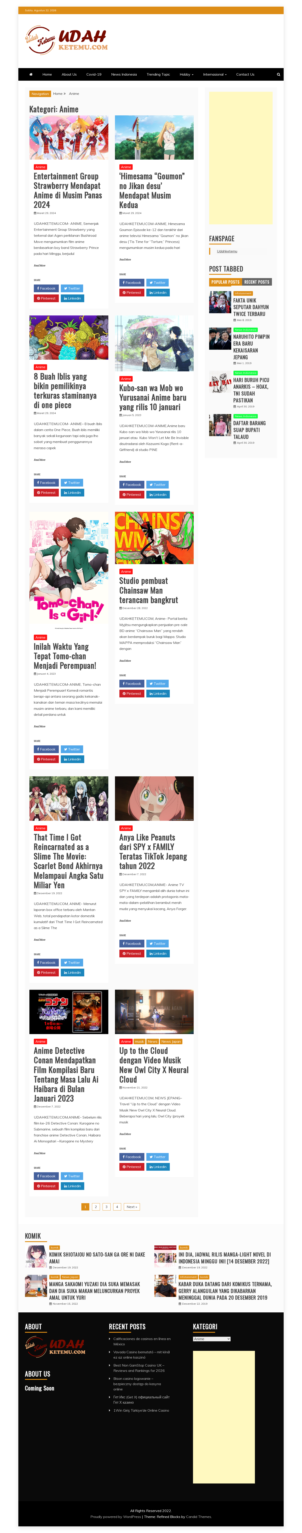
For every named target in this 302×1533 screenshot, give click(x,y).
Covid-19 (93, 74)
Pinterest (47, 298)
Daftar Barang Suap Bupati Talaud (249, 429)
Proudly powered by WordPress (116, 1516)
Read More (39, 265)
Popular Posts (226, 282)
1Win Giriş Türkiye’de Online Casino (141, 1410)
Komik (33, 1235)
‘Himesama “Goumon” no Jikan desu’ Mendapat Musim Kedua (152, 190)
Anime (40, 167)
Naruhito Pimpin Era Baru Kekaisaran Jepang (251, 346)
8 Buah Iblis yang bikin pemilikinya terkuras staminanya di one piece (65, 390)
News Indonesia (124, 74)
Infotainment (243, 293)
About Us (69, 74)
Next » (132, 1207)
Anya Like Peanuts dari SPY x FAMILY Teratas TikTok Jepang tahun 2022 (153, 851)
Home (47, 74)
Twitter (73, 288)
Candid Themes (198, 1516)
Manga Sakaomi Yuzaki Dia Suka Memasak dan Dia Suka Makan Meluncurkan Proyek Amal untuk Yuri (94, 1290)
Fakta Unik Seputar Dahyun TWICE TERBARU (251, 307)
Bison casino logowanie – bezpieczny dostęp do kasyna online (137, 1383)
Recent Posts (257, 282)
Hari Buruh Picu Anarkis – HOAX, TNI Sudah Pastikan (251, 390)
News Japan (171, 1041)
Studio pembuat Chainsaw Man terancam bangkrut (148, 589)
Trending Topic (158, 74)
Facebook (47, 288)
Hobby (185, 74)
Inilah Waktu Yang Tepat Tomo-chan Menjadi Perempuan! (65, 655)
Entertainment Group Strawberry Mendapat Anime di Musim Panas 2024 (68, 190)
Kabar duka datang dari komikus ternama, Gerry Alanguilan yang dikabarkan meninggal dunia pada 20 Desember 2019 (225, 1290)
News (152, 1041)
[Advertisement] (241, 158)
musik (139, 1041)
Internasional (213, 74)
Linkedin (74, 298)
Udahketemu (227, 251)
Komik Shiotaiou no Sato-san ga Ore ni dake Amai (97, 1258)
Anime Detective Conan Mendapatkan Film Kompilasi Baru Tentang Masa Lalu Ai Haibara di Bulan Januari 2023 (66, 1074)
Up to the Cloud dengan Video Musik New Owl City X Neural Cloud (154, 1064)
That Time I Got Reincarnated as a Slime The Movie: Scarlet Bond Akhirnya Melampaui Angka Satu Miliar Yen (69, 860)
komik (54, 1247)
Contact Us (245, 74)
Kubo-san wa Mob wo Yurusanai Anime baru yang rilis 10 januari (153, 397)
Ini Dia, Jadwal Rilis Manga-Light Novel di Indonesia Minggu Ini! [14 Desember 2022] (225, 1258)
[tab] (225, 282)
